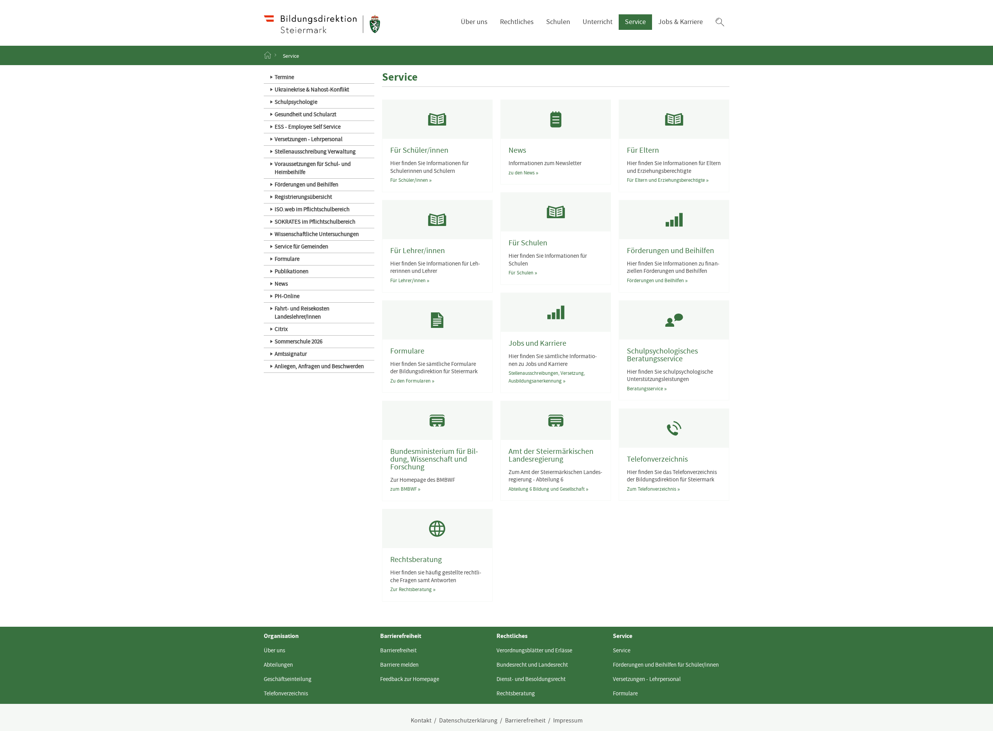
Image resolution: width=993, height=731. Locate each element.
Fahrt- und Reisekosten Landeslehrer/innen (302, 313)
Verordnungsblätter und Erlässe (534, 650)
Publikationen (291, 271)
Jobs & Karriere (680, 21)
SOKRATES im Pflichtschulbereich (315, 222)
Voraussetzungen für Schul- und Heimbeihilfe (313, 168)
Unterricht (597, 21)
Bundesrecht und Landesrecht (532, 665)
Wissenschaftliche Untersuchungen (317, 234)
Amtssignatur (291, 354)
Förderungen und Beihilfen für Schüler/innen (666, 665)
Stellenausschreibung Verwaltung (315, 151)
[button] (720, 22)
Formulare (287, 259)
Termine (284, 77)
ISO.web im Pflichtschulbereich (312, 209)
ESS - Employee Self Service (308, 127)
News (281, 284)
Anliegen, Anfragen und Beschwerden (319, 366)
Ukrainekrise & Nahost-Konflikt (312, 89)
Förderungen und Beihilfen (306, 184)
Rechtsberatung (515, 693)
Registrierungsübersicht (303, 197)
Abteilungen (278, 665)
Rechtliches (517, 21)
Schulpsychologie (296, 102)
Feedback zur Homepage (409, 679)
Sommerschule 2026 (298, 341)
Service (635, 21)
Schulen (558, 21)
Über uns (474, 21)
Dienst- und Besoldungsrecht (531, 679)
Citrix (281, 329)
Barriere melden (399, 665)
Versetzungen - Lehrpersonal (309, 139)
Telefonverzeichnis (286, 693)
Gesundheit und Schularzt (305, 114)
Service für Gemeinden (301, 246)
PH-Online (287, 296)
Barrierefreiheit (398, 650)
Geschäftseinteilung (287, 679)
